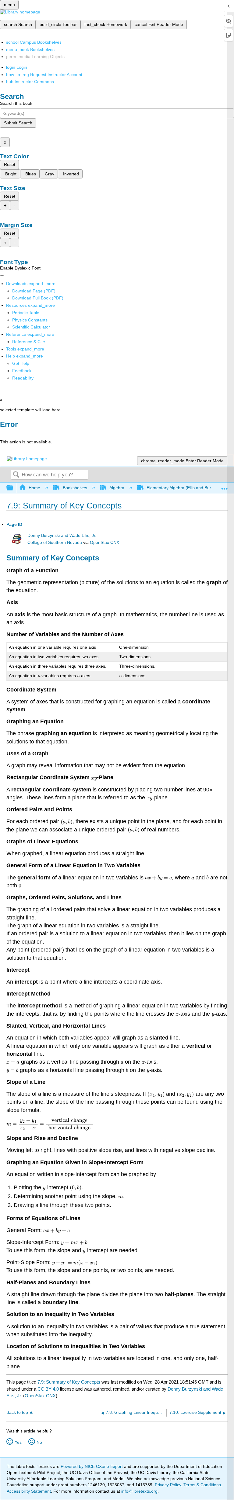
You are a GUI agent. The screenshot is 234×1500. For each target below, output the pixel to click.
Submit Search (18, 122)
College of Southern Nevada (54, 542)
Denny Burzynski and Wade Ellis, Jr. (61, 535)
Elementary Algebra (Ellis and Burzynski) (185, 487)
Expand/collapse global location (224, 486)
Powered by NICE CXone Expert (92, 1466)
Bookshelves (75, 487)
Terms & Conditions (202, 1484)
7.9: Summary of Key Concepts (68, 1381)
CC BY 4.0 (48, 1389)
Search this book (16, 103)
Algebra (117, 487)
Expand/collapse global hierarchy (13, 488)
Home (34, 487)
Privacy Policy (168, 1484)
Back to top (17, 1412)
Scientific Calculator (31, 327)
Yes (18, 1442)
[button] (21, 370)
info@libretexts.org (139, 1491)
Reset (9, 164)
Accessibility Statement (29, 1491)
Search (16, 475)
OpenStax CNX (104, 542)
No (39, 1442)
